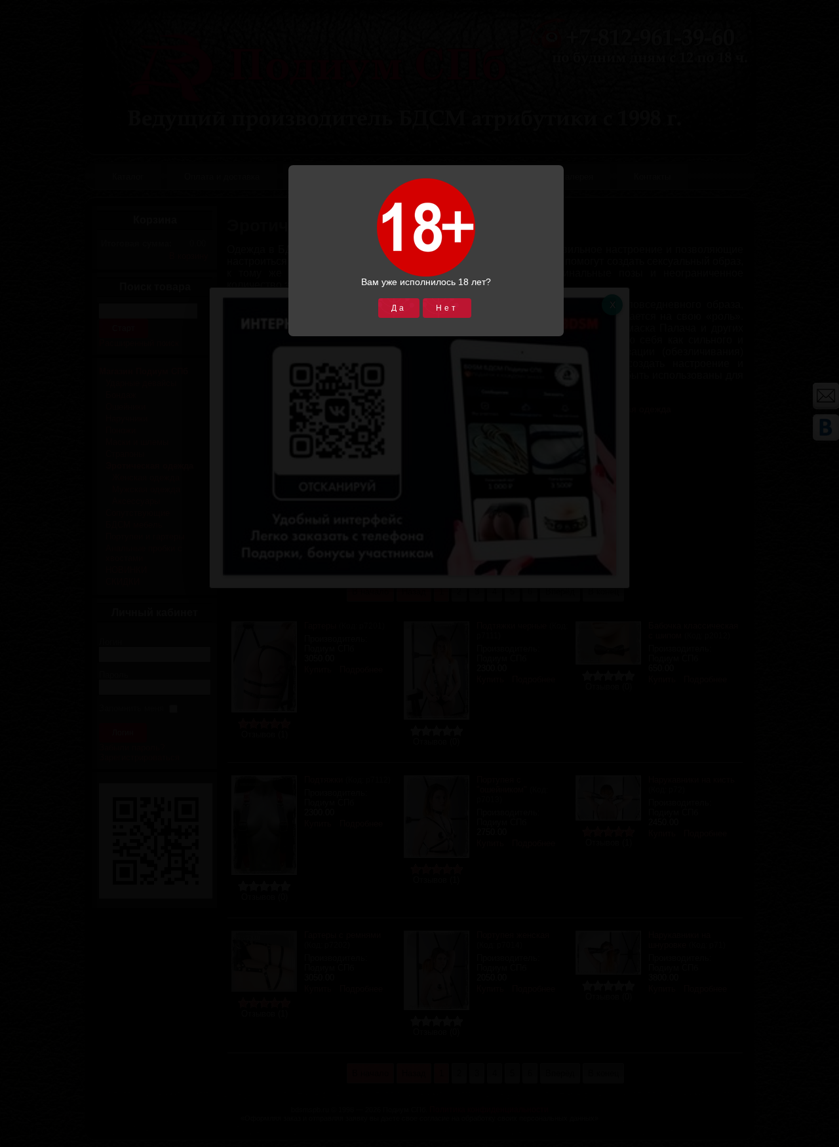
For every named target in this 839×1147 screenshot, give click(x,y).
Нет (447, 308)
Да (398, 308)
